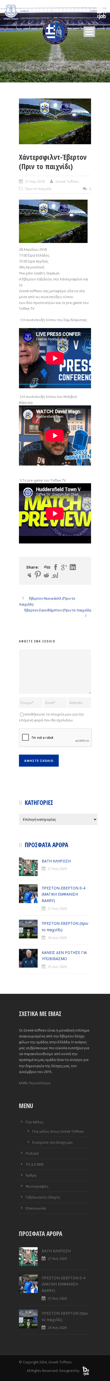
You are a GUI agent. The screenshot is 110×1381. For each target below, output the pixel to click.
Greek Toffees (67, 181)
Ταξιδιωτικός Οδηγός (43, 1197)
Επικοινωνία (36, 1208)
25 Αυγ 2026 (57, 966)
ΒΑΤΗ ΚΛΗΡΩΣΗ (56, 860)
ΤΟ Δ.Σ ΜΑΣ (35, 1164)
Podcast (32, 1153)
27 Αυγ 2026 (57, 868)
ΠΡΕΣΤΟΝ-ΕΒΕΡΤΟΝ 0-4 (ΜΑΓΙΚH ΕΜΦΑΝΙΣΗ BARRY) (63, 894)
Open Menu (89, 31)
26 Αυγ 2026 (57, 937)
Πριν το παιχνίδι (38, 188)
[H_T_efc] (55, 121)
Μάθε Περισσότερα (34, 1083)
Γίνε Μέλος (34, 1122)
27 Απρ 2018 (35, 181)
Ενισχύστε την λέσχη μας (52, 1142)
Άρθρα (31, 1175)
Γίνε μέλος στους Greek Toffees (58, 1131)
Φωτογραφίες (37, 1186)
